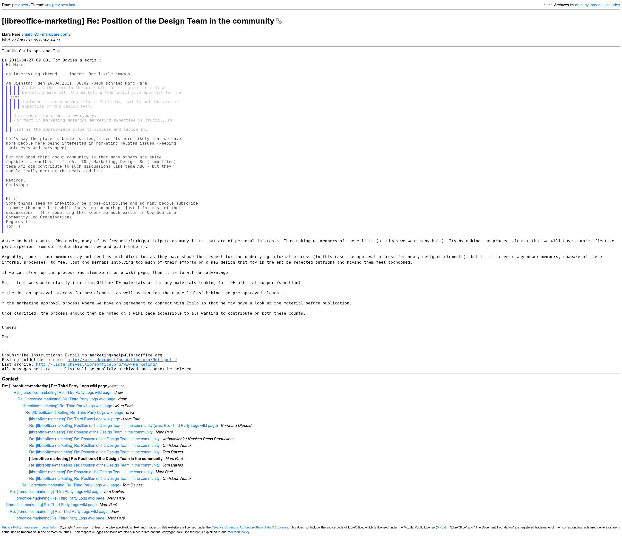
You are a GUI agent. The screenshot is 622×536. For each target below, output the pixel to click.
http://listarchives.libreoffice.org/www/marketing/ (96, 364)
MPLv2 (442, 527)
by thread (593, 5)
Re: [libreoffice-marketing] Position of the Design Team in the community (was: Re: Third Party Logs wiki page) (123, 425)
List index (612, 5)
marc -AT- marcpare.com (46, 34)
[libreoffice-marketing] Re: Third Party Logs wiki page (66, 405)
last (72, 5)
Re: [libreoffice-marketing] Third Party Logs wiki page (55, 491)
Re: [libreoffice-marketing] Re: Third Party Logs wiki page (63, 392)
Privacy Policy (11, 527)
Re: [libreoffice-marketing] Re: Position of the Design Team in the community (94, 438)
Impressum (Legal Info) (40, 527)
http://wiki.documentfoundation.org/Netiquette (122, 359)
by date (576, 5)
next (24, 5)
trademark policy (238, 531)
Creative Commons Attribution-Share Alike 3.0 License (250, 527)
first (48, 5)
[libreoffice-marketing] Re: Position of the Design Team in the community (138, 20)
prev (16, 5)
